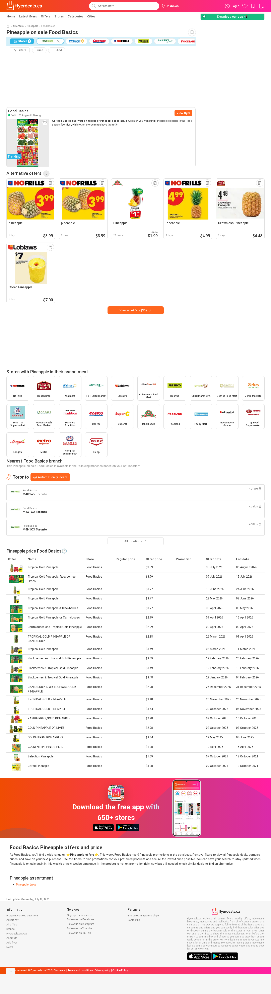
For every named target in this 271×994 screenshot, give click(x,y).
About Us (11, 937)
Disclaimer (60, 970)
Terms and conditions (80, 970)
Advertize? (12, 919)
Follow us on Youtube (79, 928)
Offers (45, 16)
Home (11, 16)
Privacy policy (103, 970)
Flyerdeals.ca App (16, 933)
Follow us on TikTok (79, 932)
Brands (10, 928)
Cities (91, 16)
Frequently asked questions (22, 915)
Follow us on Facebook (80, 919)
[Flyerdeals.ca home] (24, 6)
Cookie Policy (120, 970)
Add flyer (11, 942)
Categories (75, 16)
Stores (59, 16)
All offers (18, 26)
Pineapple (32, 26)
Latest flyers (28, 16)
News (9, 946)
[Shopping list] (261, 6)
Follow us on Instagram (80, 923)
